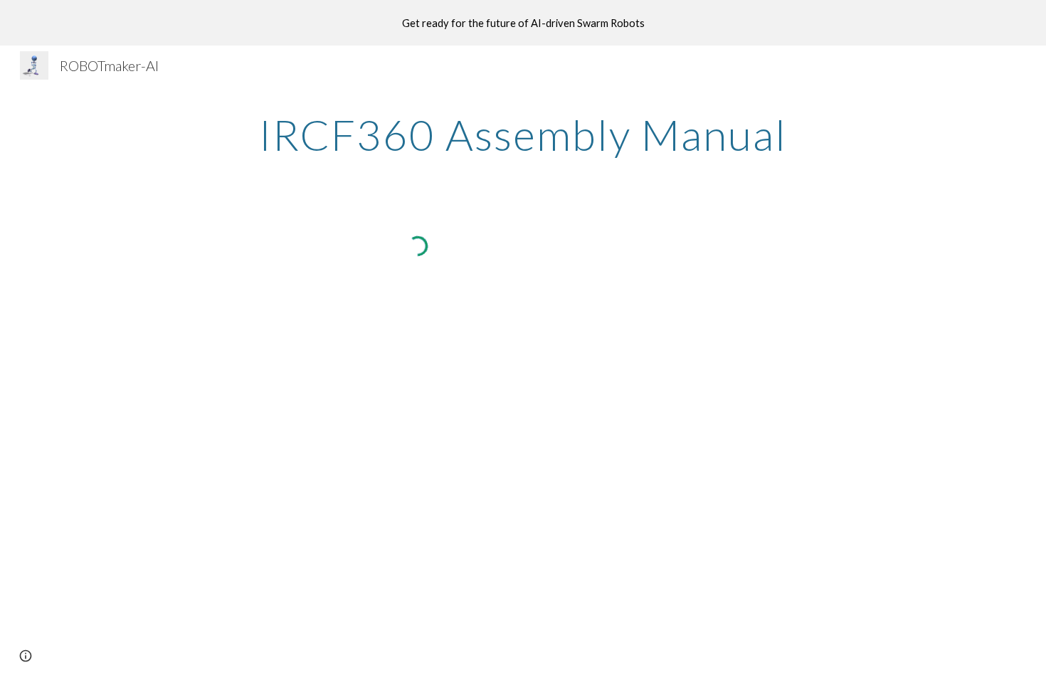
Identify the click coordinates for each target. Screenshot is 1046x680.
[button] (26, 656)
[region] (523, 23)
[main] (523, 134)
